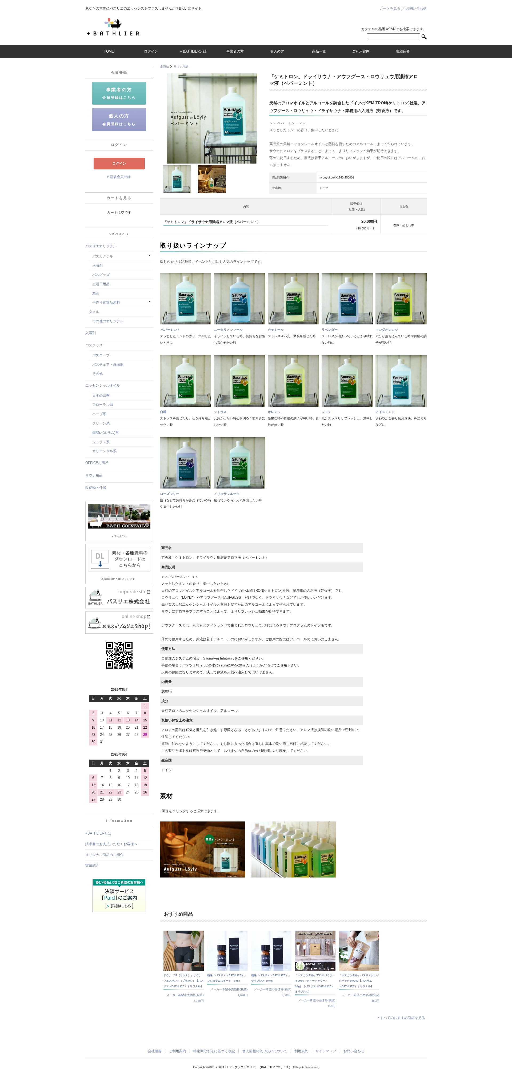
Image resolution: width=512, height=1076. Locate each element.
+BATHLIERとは (98, 833)
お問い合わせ (416, 8)
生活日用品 (99, 284)
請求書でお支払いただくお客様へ (111, 844)
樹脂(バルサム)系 (104, 433)
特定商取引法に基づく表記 (214, 1051)
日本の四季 (99, 396)
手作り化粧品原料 (104, 302)
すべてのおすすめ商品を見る (402, 1018)
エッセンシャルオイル (102, 385)
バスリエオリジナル (101, 246)
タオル (94, 312)
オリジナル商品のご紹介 (104, 855)
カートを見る (389, 8)
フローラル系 (101, 405)
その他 (96, 374)
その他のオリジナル (106, 321)
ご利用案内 (177, 1051)
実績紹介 (92, 865)
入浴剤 (96, 265)
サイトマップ (325, 1051)
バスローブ (99, 355)
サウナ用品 (181, 66)
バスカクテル (101, 256)
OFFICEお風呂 (97, 463)
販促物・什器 (95, 488)
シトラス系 (99, 442)
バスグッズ (99, 275)
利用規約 (301, 1051)
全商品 (164, 66)
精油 (94, 293)
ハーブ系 (97, 414)
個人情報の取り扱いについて (264, 1051)
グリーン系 (99, 423)
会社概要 (155, 1051)
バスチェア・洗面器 (106, 365)
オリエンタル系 (103, 451)
